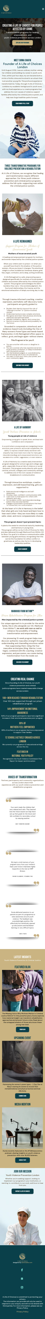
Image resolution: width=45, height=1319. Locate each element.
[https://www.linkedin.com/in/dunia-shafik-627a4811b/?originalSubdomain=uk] (22, 1279)
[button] (43, 9)
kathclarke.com (27, 1262)
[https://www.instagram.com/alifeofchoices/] (22, 1287)
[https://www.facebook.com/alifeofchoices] (22, 1270)
